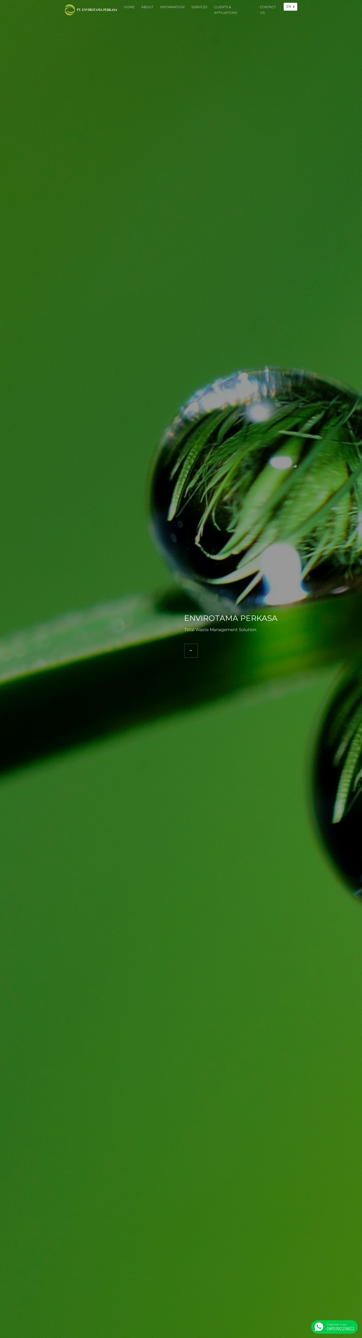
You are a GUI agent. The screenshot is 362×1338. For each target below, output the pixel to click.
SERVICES (199, 7)
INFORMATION (172, 7)
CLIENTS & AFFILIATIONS (225, 10)
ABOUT (147, 7)
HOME (129, 7)
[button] (191, 651)
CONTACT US (268, 10)
